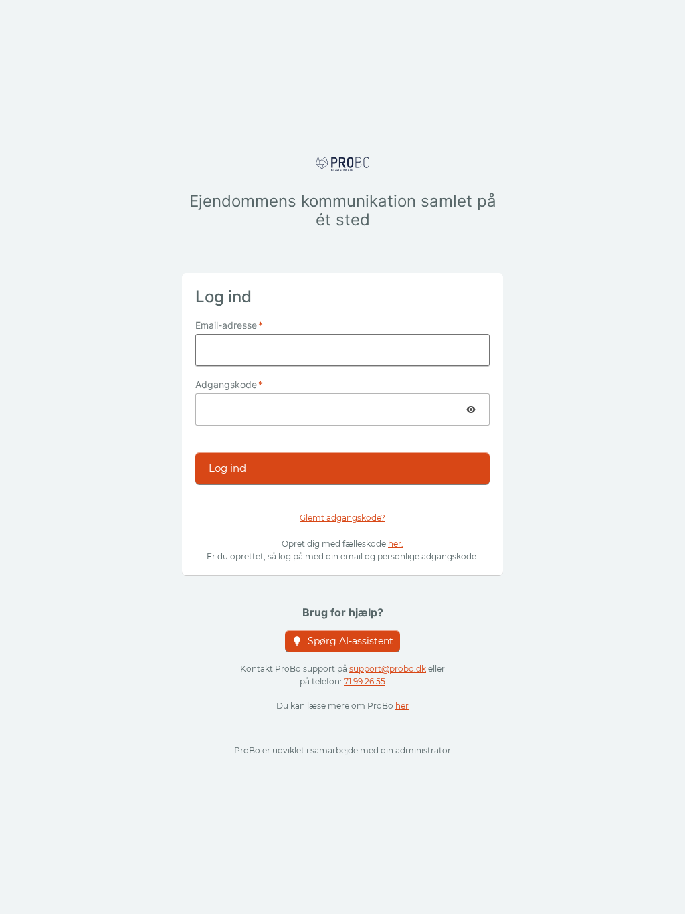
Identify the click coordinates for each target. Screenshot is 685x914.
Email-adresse (229, 325)
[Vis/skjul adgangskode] (471, 409)
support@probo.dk (387, 669)
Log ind (227, 468)
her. (395, 544)
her (402, 706)
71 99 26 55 (364, 681)
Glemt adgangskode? (342, 518)
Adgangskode (229, 384)
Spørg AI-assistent (350, 641)
